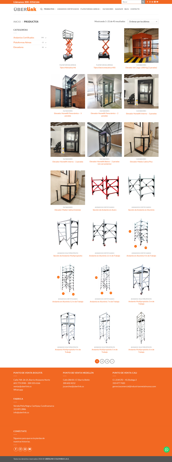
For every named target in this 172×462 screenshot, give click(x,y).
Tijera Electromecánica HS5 (104, 67)
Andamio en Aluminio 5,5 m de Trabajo (67, 301)
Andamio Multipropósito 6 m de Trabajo (141, 350)
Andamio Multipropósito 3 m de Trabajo (141, 302)
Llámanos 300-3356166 (26, 1)
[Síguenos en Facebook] (147, 2)
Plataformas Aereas (90, 9)
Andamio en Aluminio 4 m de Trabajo (141, 256)
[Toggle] (45, 37)
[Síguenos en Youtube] (157, 2)
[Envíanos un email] (152, 2)
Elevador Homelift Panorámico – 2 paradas (104, 114)
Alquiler (119, 9)
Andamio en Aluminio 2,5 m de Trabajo (104, 256)
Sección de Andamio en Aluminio (141, 210)
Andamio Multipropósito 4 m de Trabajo (68, 350)
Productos (49, 9)
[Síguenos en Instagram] (150, 2)
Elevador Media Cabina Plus (141, 161)
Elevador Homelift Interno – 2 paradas (68, 161)
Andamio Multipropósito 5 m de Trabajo (104, 350)
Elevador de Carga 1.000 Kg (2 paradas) (141, 67)
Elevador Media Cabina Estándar (68, 210)
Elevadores (108, 9)
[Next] (112, 361)
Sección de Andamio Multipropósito (67, 256)
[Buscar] (41, 9)
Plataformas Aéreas (22, 42)
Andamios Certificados (68, 9)
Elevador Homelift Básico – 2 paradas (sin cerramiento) (104, 162)
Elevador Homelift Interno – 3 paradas (141, 113)
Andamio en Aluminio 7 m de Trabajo (104, 301)
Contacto (134, 9)
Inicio (17, 21)
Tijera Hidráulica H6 (68, 67)
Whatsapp (18, 389)
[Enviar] (143, 2)
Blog (126, 9)
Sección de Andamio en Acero (104, 210)
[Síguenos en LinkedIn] (155, 2)
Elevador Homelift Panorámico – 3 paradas (68, 114)
